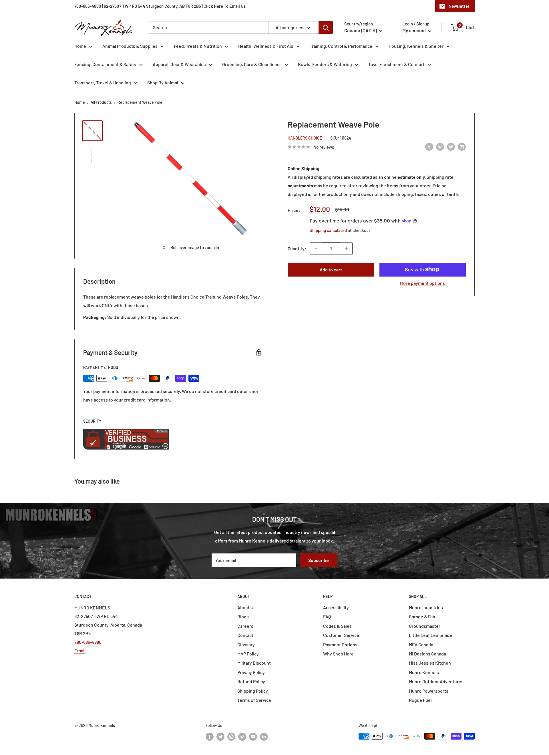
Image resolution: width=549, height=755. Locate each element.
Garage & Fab (422, 616)
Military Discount (254, 662)
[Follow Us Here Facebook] (210, 737)
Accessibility (336, 607)
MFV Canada (421, 644)
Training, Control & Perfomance (341, 46)
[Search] (326, 27)
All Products (101, 102)
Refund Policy (251, 681)
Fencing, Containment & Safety (105, 64)
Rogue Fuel (420, 700)
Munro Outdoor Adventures (436, 681)
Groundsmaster (424, 626)
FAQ (327, 616)
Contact (245, 635)
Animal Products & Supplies (130, 46)
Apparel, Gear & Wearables (179, 64)
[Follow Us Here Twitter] (220, 737)
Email (79, 650)
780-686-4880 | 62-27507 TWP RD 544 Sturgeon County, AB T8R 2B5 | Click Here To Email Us (160, 6)
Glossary (246, 644)
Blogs (243, 616)
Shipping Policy (252, 691)
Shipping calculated (328, 230)
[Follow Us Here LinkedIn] (264, 737)
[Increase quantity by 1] (346, 248)
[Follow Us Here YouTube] (253, 737)
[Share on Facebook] (429, 146)
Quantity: (297, 248)
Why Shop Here (338, 653)
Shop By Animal (162, 82)
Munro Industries (426, 607)
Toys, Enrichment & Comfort (396, 64)
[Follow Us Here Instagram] (231, 737)
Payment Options (340, 644)
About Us (246, 607)
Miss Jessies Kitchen (430, 662)
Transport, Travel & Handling (102, 82)
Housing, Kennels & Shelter (416, 46)
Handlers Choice (305, 137)
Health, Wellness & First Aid (265, 46)
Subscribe (318, 560)
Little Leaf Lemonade (430, 635)
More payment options (422, 282)
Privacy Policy (251, 672)
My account (414, 30)
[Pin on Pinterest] (440, 146)
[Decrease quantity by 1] (316, 248)
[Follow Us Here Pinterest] (242, 737)
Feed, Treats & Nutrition (198, 46)
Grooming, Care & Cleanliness (252, 64)
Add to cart (331, 269)
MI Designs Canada (427, 653)
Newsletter (459, 6)
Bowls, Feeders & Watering (325, 64)
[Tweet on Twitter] (451, 146)
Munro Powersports (428, 691)
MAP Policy (248, 653)
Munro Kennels (424, 672)
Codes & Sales (337, 626)
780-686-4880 (88, 642)
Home (80, 46)
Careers (245, 626)
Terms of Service (254, 700)
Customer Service (341, 635)
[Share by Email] (462, 146)
